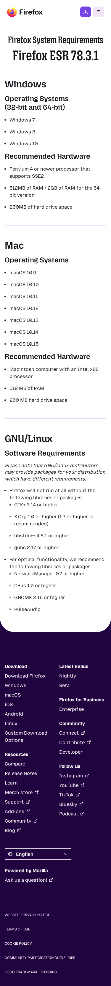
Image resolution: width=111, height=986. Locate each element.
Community (18, 821)
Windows (15, 685)
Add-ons (14, 811)
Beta (64, 685)
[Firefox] (25, 12)
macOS (13, 695)
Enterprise (71, 709)
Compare (15, 764)
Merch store (19, 792)
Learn (11, 783)
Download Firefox (25, 676)
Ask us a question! (26, 880)
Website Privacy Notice (27, 915)
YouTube (68, 785)
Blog (10, 830)
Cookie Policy (18, 943)
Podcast (68, 814)
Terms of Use (17, 929)
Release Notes (21, 773)
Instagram (71, 776)
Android (14, 714)
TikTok (66, 795)
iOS (9, 704)
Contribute (72, 742)
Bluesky (68, 804)
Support (14, 802)
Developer (71, 752)
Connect (69, 733)
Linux (11, 723)
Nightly (67, 676)
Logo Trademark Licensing (31, 972)
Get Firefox (85, 12)
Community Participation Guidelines (40, 958)
